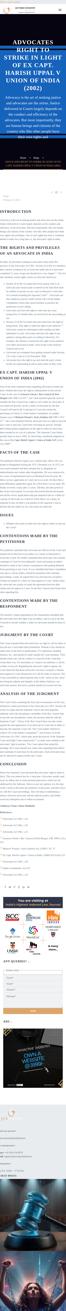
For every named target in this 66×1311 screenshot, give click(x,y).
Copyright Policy (51, 98)
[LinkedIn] (23, 887)
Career (46, 60)
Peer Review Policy (52, 144)
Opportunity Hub (51, 52)
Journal (46, 41)
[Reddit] (28, 887)
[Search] (53, 148)
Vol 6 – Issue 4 (50, 48)
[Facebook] (5, 887)
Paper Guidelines (51, 128)
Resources (48, 25)
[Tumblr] (19, 887)
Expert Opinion (50, 37)
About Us (47, 18)
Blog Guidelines (51, 94)
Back (45, 29)
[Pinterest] (14, 887)
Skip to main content (10, 2)
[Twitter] (10, 887)
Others (46, 79)
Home (46, 14)
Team (45, 21)
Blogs (46, 33)
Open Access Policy (52, 109)
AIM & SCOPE (50, 140)
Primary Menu (60, 10)
